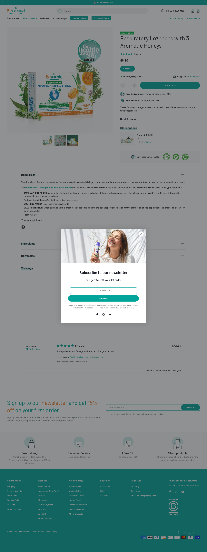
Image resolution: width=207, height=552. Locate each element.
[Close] (141, 234)
